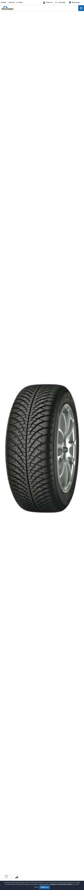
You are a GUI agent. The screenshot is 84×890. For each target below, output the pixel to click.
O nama (20, 2)
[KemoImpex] (11, 8)
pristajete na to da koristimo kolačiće (61, 884)
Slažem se (45, 887)
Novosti (12, 2)
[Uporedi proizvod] (17, 876)
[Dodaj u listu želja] (6, 876)
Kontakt (3, 2)
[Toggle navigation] (81, 8)
